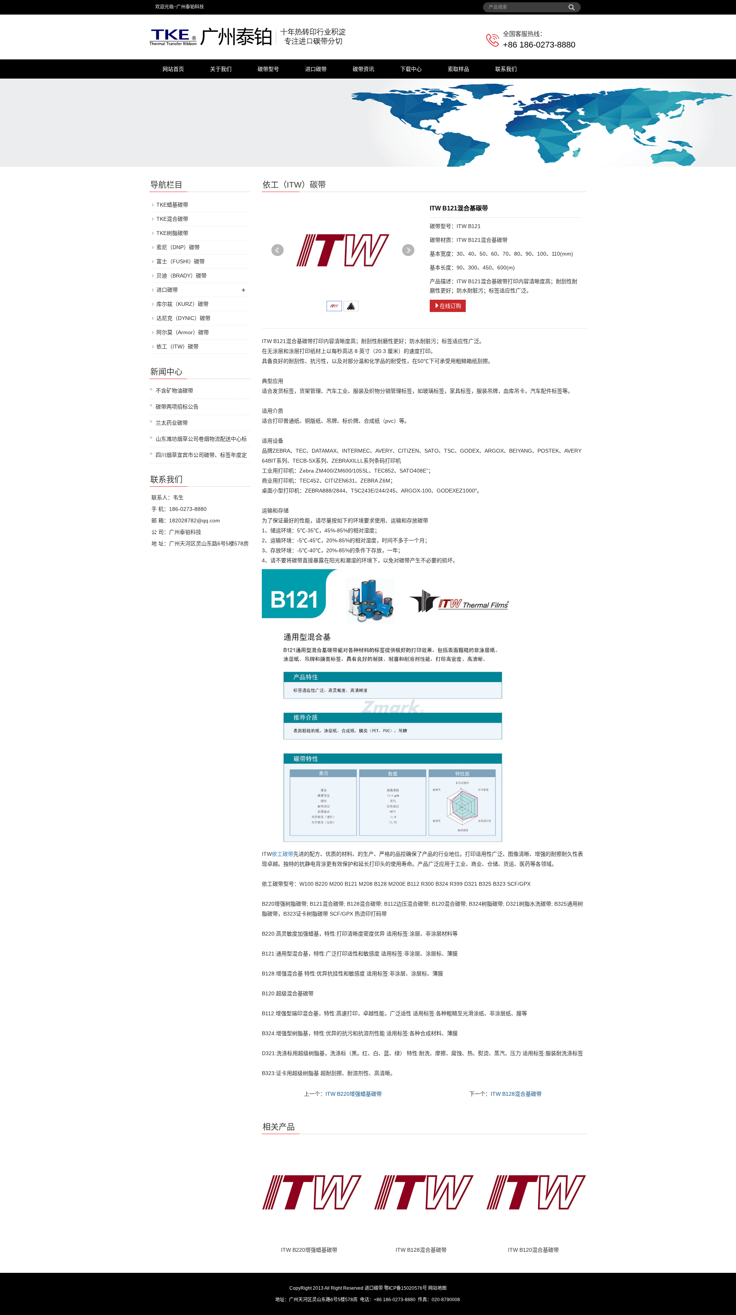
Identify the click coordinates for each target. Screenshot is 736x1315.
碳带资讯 (363, 69)
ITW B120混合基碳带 (533, 1250)
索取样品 (458, 69)
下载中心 (411, 69)
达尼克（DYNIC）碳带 (183, 318)
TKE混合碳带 (172, 219)
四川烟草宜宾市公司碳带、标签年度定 (201, 455)
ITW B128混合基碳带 (516, 1094)
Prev (277, 250)
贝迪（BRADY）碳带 (181, 276)
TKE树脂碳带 (172, 233)
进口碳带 (316, 69)
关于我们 (221, 69)
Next (408, 250)
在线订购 (450, 306)
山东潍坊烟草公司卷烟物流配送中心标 (201, 439)
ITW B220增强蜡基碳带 (353, 1094)
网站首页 (173, 69)
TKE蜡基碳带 (172, 205)
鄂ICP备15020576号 (405, 1288)
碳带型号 (268, 69)
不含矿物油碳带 (174, 390)
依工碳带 (282, 854)
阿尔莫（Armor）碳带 (182, 332)
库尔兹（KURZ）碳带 (182, 304)
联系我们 (506, 69)
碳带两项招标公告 (177, 407)
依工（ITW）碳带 (177, 346)
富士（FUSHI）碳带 (180, 261)
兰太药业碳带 (172, 423)
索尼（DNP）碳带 (178, 247)
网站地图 (437, 1288)
